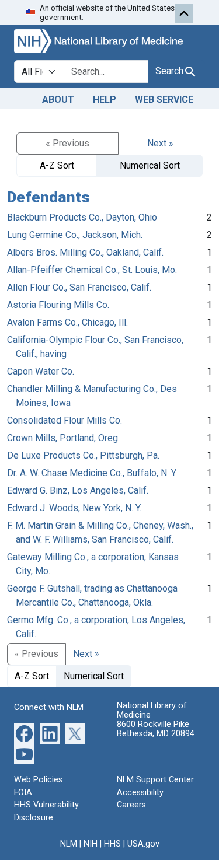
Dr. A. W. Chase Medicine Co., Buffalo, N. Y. (92, 472)
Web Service (164, 99)
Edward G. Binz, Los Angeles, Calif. (77, 490)
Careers (131, 805)
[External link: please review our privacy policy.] (24, 733)
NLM (68, 844)
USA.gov (143, 844)
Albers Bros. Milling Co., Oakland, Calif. (85, 252)
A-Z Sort (57, 165)
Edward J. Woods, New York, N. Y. (74, 507)
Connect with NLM (49, 707)
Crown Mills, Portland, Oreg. (63, 437)
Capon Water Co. (40, 371)
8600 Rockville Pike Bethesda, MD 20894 (155, 729)
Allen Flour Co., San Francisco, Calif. (79, 287)
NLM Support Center (155, 780)
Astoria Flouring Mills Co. (58, 304)
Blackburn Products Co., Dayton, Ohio (82, 217)
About (58, 99)
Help (104, 99)
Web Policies (38, 780)
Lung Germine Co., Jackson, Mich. (74, 234)
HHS (112, 844)
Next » (160, 143)
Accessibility (140, 793)
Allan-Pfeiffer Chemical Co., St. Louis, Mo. (92, 269)
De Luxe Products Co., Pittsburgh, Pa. (83, 455)
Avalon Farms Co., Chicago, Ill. (67, 322)
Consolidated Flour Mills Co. (64, 420)
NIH (91, 844)
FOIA (23, 793)
